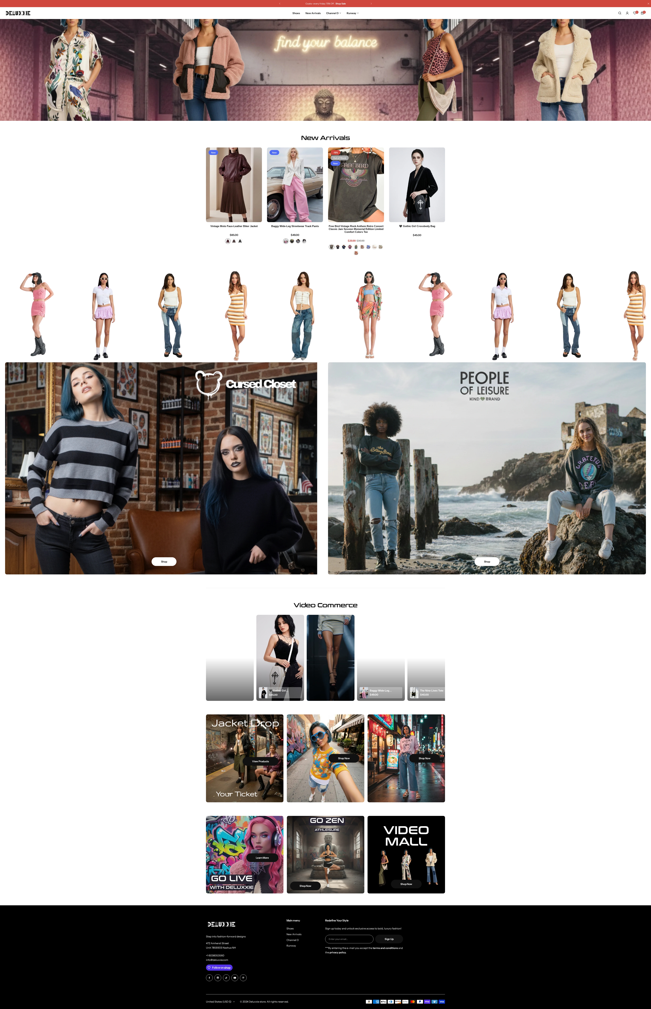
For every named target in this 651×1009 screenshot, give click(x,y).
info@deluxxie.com (217, 959)
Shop (164, 561)
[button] (279, 3)
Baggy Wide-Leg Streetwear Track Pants (295, 226)
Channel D (293, 940)
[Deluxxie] (18, 13)
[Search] (620, 13)
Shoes (290, 928)
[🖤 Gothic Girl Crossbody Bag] (417, 184)
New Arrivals (294, 934)
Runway (291, 945)
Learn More (262, 857)
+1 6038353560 (215, 955)
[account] (627, 13)
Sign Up (389, 939)
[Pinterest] (243, 977)
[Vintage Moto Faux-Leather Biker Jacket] (234, 184)
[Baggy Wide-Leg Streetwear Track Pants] (295, 184)
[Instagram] (217, 977)
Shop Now (325, 99)
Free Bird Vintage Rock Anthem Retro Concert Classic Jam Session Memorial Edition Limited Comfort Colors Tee (356, 229)
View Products (260, 761)
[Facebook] (209, 977)
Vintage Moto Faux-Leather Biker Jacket (234, 226)
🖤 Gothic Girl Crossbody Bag (417, 226)
